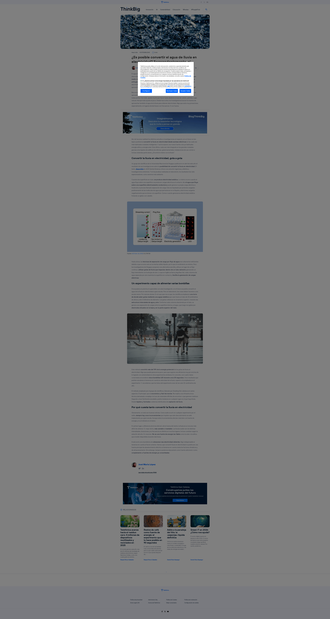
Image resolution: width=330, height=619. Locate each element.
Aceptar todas (185, 91)
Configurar (146, 91)
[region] (166, 79)
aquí (168, 86)
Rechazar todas (172, 91)
